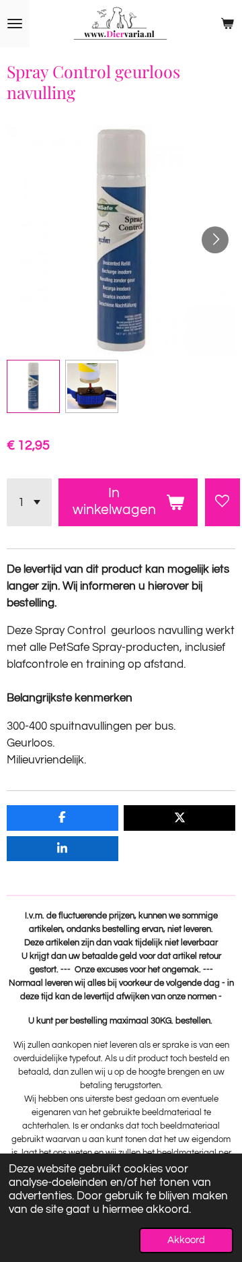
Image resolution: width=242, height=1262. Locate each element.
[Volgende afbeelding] (215, 239)
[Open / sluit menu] (15, 23)
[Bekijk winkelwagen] (227, 23)
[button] (33, 386)
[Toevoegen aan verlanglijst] (222, 502)
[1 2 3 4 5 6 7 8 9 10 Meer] (29, 502)
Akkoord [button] (186, 1240)
